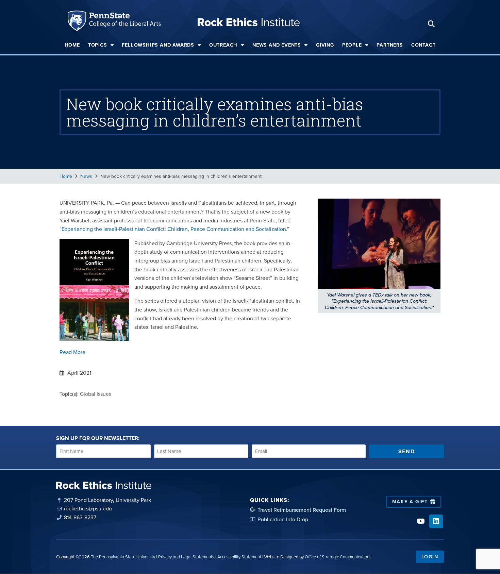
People (352, 45)
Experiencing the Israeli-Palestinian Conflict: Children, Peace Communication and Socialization (174, 229)
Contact (423, 45)
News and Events (276, 45)
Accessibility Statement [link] (239, 557)
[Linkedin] (436, 521)
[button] (431, 23)
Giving (325, 45)
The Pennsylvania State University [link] (123, 557)
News (86, 176)
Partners (390, 45)
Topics (97, 45)
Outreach (223, 45)
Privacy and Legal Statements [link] (186, 557)
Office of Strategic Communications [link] (338, 557)
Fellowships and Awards (158, 45)
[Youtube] (421, 521)
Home (72, 45)
